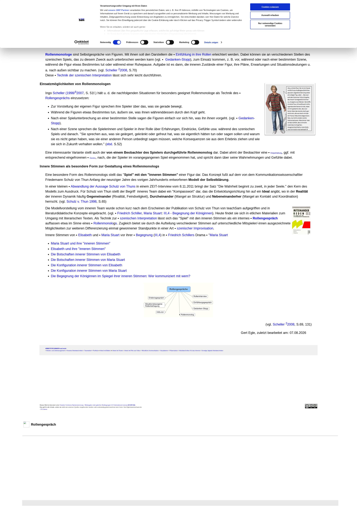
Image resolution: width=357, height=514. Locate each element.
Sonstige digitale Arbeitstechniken (212, 350)
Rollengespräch (265, 218)
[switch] (144, 42)
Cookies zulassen (270, 7)
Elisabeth (85, 235)
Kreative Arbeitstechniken (75, 350)
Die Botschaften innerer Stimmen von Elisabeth (85, 254)
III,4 (157, 235)
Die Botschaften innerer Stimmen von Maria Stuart (88, 260)
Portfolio (95, 350)
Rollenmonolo (103, 223)
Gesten (93, 158)
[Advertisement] (22, 60)
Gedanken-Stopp (177, 59)
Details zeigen (211, 42)
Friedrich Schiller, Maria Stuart (139, 213)
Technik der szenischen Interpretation (84, 75)
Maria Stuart (110, 235)
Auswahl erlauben (270, 15)
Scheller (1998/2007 (68, 93)
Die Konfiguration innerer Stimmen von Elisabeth (86, 265)
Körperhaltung (276, 153)
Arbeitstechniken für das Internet (189, 350)
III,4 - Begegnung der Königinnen (188, 213)
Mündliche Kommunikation (150, 350)
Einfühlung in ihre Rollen (193, 54)
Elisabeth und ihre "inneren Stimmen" (78, 249)
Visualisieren (164, 350)
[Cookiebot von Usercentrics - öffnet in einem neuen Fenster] (81, 42)
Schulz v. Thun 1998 (82, 201)
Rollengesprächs (57, 98)
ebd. (110, 144)
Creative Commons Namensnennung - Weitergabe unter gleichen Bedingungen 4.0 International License (97, 405)
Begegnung (144, 235)
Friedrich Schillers (181, 235)
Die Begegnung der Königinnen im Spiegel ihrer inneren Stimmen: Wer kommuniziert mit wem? (120, 276)
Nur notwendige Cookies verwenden (270, 24)
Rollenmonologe (58, 54)
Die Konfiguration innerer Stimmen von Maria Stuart (89, 270)
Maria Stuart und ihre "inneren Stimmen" (80, 243)
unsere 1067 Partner (118, 10)
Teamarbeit (87, 350)
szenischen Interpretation (138, 218)
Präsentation (174, 350)
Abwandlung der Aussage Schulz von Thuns (103, 186)
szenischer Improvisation (195, 228)
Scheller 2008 (116, 70)
